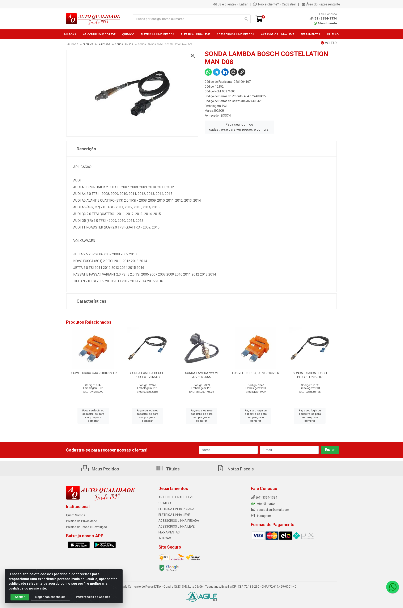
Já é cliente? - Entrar (233, 4)
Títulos (172, 468)
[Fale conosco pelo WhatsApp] (392, 587)
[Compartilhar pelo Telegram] (216, 72)
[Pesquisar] (246, 18)
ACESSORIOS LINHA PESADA (178, 521)
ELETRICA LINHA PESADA (176, 509)
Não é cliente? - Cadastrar (277, 4)
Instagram (263, 516)
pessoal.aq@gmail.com (272, 510)
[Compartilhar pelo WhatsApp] (208, 72)
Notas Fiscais (240, 468)
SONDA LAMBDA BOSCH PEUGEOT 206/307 (147, 375)
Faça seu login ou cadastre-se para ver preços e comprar (239, 126)
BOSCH (219, 110)
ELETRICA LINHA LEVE (174, 515)
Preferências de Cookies (93, 597)
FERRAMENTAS (169, 532)
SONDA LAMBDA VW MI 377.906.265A (201, 375)
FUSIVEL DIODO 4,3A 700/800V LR (93, 373)
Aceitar (20, 597)
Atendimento (327, 23)
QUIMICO (164, 503)
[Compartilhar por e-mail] (233, 72)
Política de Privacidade (81, 521)
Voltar (330, 43)
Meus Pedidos (105, 468)
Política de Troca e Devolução (86, 527)
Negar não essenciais (50, 597)
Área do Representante (323, 4)
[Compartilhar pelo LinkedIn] (225, 72)
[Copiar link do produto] (241, 72)
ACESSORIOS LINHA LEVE (176, 526)
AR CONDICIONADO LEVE (176, 497)
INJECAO (164, 538)
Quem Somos (75, 515)
